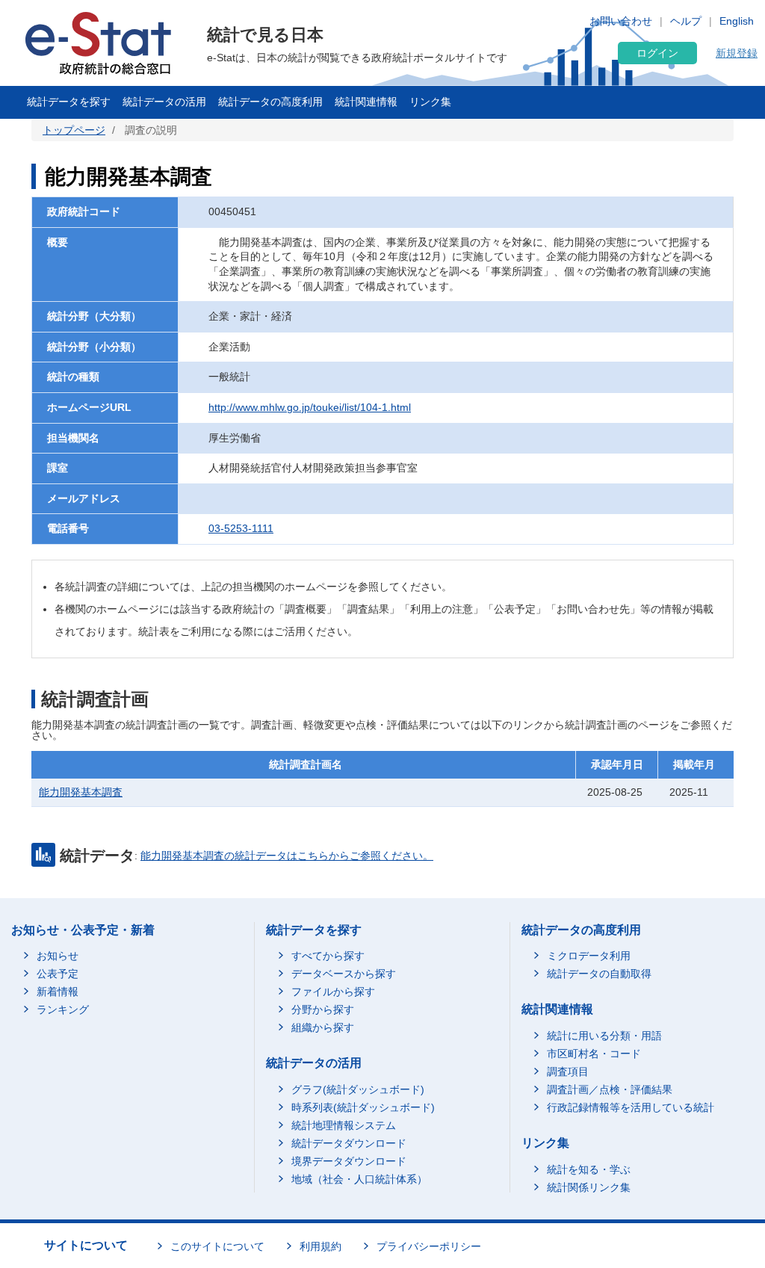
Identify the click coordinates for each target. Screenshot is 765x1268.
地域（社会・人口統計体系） (359, 1179)
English (736, 21)
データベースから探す (343, 973)
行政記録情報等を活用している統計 (630, 1107)
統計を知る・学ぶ (589, 1169)
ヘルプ (685, 21)
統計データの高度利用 (270, 102)
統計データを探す (69, 102)
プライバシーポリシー (429, 1246)
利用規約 (320, 1246)
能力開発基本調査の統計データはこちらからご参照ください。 (286, 856)
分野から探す (322, 1009)
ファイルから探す (333, 991)
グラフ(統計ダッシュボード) (357, 1089)
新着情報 (57, 991)
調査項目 (568, 1071)
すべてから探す (328, 955)
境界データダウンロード (348, 1161)
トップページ (74, 130)
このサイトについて (217, 1246)
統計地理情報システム (343, 1125)
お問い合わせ (620, 21)
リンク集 (430, 102)
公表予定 (57, 973)
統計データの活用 (164, 102)
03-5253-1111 (240, 528)
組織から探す (322, 1027)
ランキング (63, 1009)
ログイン (657, 53)
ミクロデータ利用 (589, 955)
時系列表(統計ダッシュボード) (363, 1107)
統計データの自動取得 (599, 973)
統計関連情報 (366, 102)
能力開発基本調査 (81, 792)
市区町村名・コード (594, 1053)
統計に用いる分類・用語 (604, 1035)
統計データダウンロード (348, 1143)
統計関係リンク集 (589, 1187)
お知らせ (57, 955)
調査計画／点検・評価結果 (609, 1089)
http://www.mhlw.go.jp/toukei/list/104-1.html (309, 407)
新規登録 (737, 53)
